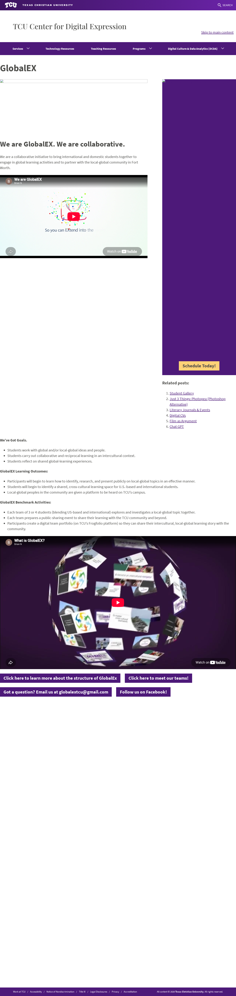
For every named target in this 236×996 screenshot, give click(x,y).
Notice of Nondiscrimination (60, 991)
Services (18, 48)
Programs (139, 48)
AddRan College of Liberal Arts (199, 724)
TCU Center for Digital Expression (69, 26)
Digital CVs (178, 415)
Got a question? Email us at (56, 692)
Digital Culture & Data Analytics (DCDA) (193, 48)
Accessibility (36, 991)
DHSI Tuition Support (137, 740)
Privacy (115, 991)
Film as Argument (183, 421)
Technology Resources (60, 48)
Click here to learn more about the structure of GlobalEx (60, 678)
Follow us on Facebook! (143, 692)
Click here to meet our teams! (159, 678)
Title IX (82, 991)
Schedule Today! (199, 366)
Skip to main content (217, 32)
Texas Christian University (189, 991)
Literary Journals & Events (190, 409)
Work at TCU (19, 991)
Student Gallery (182, 393)
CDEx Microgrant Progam (140, 735)
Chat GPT (177, 426)
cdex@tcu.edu (84, 747)
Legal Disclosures (98, 991)
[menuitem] (20, 48)
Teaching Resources (103, 48)
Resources (128, 729)
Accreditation (130, 991)
